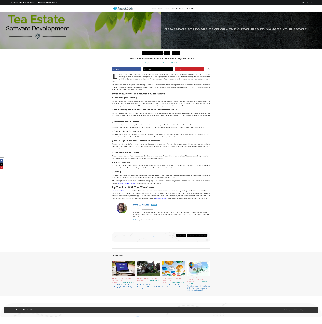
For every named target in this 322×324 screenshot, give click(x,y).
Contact (187, 8)
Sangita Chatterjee (151, 63)
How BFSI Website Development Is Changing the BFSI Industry (123, 286)
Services (167, 8)
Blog (192, 8)
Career (181, 8)
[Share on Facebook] (1, 161)
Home (154, 8)
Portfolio (175, 8)
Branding (146, 278)
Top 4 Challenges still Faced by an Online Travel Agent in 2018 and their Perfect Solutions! (198, 288)
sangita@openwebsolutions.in (145, 219)
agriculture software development (152, 53)
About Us (160, 8)
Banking (121, 278)
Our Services (175, 53)
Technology (190, 279)
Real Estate (141, 280)
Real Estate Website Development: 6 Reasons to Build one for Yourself (148, 287)
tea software (181, 235)
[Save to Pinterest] (1, 167)
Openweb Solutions (147, 209)
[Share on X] (1, 164)
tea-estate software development (197, 235)
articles (167, 53)
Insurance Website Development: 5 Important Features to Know (173, 286)
